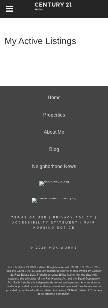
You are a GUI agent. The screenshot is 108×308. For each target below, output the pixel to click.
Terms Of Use (29, 217)
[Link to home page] (54, 9)
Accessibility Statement (45, 222)
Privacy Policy (73, 217)
